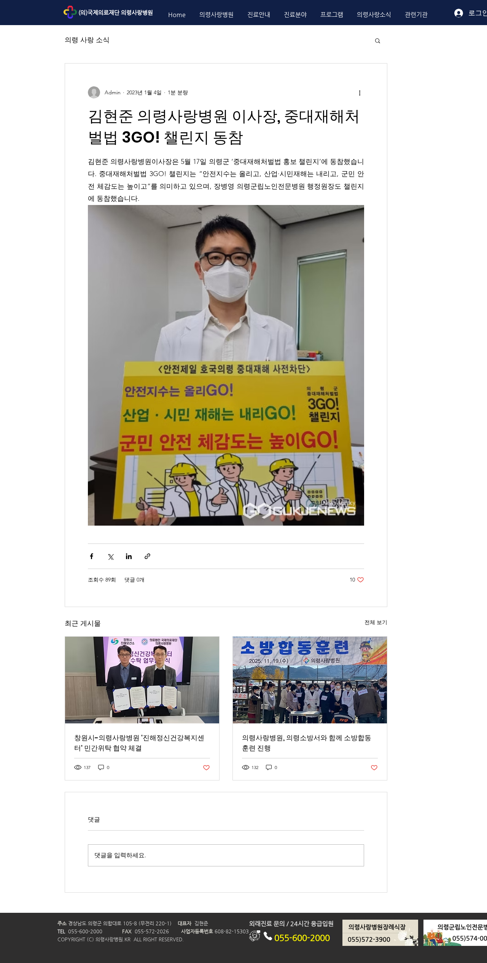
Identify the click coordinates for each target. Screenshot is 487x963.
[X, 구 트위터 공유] (110, 556)
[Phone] (268, 935)
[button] (377, 40)
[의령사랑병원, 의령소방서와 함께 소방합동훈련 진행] (310, 680)
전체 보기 (375, 622)
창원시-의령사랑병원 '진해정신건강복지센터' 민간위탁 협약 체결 (139, 743)
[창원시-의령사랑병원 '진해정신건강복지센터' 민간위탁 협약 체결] (142, 680)
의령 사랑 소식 (87, 40)
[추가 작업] (359, 92)
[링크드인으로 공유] (128, 556)
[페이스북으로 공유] (91, 556)
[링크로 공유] (147, 556)
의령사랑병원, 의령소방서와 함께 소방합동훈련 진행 (306, 743)
